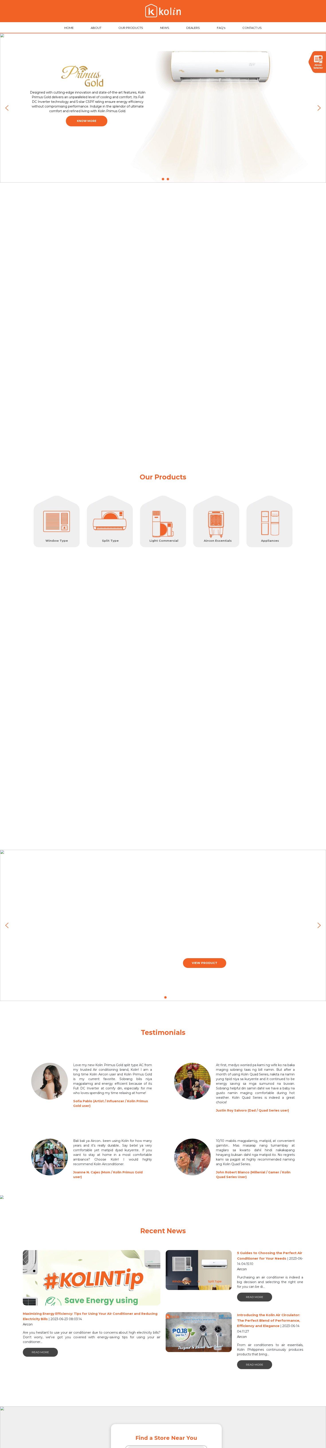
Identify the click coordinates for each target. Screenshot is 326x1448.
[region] (163, 108)
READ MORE (40, 1352)
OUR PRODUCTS (131, 27)
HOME (69, 27)
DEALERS (193, 27)
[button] (6, 107)
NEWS (165, 27)
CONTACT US (252, 27)
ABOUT (96, 27)
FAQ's (221, 27)
